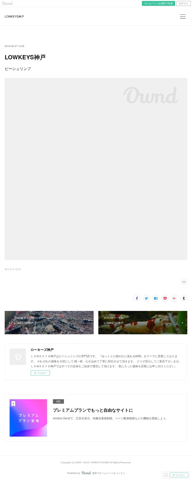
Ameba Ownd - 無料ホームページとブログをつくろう (7, 3)
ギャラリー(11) (13, 269)
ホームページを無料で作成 (158, 3)
